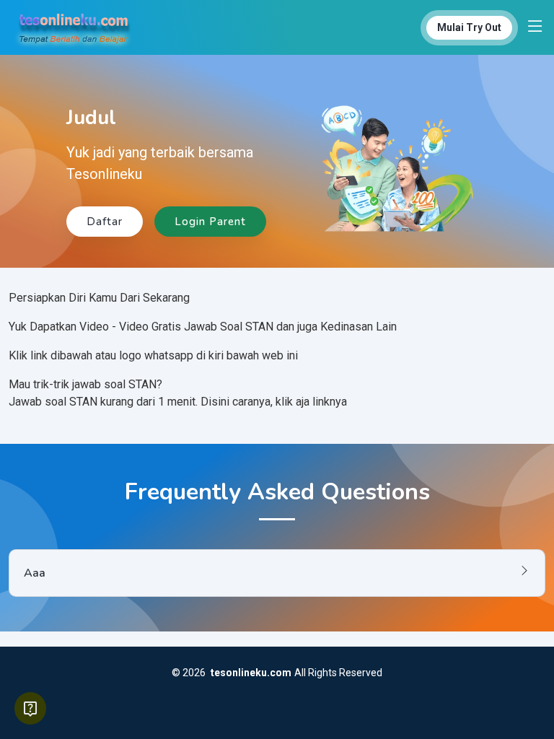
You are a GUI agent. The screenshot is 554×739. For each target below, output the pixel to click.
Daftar (105, 221)
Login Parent (210, 221)
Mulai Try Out (469, 27)
